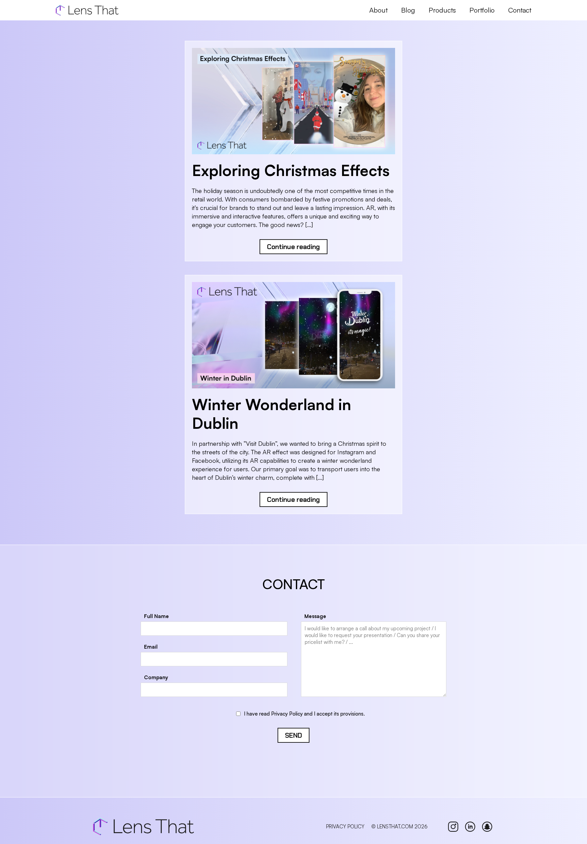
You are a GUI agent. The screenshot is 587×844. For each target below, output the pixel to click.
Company (156, 677)
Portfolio (482, 10)
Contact (519, 10)
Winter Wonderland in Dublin (271, 414)
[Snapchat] (487, 826)
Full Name (156, 616)
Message (315, 616)
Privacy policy (345, 826)
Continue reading (293, 246)
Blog (408, 10)
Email (151, 647)
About (378, 10)
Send (293, 735)
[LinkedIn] (470, 826)
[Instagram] (453, 826)
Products (442, 10)
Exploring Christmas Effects (291, 170)
